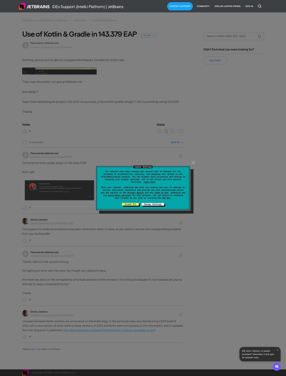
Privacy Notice (135, 192)
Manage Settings (153, 204)
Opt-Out (166, 198)
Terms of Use (161, 192)
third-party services (119, 195)
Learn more (149, 182)
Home (34, 6)
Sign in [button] (249, 6)
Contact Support (180, 6)
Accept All (130, 204)
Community (203, 6)
